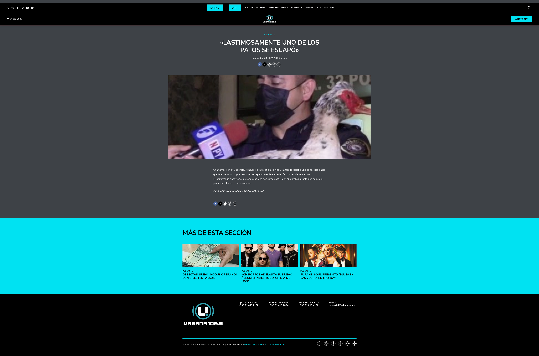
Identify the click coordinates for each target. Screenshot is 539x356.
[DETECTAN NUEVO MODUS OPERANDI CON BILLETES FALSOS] (210, 255)
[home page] (269, 19)
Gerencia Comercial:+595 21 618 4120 (309, 304)
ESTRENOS (297, 7)
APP (234, 7)
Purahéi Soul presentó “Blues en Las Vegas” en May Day (327, 276)
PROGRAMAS (251, 7)
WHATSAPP (521, 19)
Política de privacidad (274, 344)
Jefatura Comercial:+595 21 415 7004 (279, 304)
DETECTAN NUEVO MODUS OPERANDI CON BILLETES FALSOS (209, 276)
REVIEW (309, 7)
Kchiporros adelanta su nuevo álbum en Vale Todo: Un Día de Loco (266, 278)
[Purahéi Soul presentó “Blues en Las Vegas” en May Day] (328, 255)
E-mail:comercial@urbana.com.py (342, 304)
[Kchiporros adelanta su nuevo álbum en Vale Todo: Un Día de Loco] (269, 255)
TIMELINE (274, 7)
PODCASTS (269, 35)
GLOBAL (285, 7)
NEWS (263, 7)
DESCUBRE (328, 7)
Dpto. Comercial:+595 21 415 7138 (249, 304)
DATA (318, 7)
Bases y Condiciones (253, 344)
